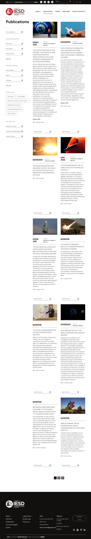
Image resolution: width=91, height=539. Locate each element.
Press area (66, 11)
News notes (9, 43)
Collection (45, 41)
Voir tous (8, 58)
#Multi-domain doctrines (15, 109)
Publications (47, 11)
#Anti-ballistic (21, 96)
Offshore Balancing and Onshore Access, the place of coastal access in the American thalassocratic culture (44, 170)
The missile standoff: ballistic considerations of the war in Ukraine (72, 247)
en (80, 2)
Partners (9, 519)
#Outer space (11, 113)
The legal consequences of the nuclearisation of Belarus (44, 332)
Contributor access (79, 518)
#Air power (11, 96)
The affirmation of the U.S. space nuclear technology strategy (72, 168)
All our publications (10, 32)
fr (77, 2)
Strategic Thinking (10, 136)
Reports (8, 75)
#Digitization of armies (14, 105)
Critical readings (10, 70)
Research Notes (10, 53)
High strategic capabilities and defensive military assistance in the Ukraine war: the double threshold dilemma (72, 52)
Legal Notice (27, 516)
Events (57, 11)
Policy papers (9, 48)
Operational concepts (11, 126)
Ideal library (8, 80)
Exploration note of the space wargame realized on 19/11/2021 (72, 333)
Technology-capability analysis (13, 131)
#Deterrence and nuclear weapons (18, 100)
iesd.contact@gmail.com (47, 527)
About (38, 11)
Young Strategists (78, 11)
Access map (27, 519)
